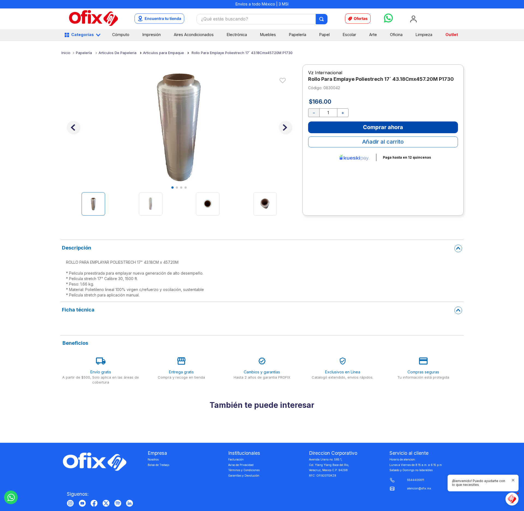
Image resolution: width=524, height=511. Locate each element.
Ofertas (361, 18)
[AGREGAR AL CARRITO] (111, 485)
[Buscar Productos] (321, 19)
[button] (254, 498)
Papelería (84, 52)
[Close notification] (513, 480)
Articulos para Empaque (163, 52)
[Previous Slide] (61, 458)
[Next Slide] (462, 458)
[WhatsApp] (11, 497)
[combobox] (261, 19)
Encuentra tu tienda (163, 18)
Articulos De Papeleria (117, 52)
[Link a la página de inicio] (66, 53)
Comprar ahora (383, 127)
